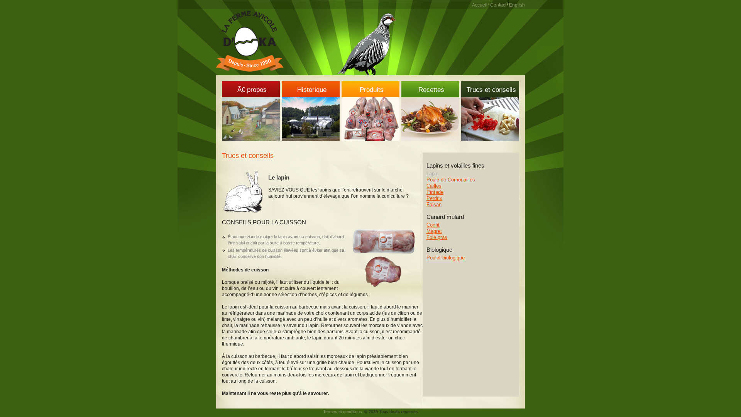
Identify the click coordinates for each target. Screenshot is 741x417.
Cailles (434, 186)
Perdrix (434, 198)
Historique (312, 89)
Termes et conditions (342, 411)
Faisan (434, 204)
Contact (498, 5)
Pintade (434, 192)
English (517, 5)
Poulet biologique (445, 258)
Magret (434, 231)
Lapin (432, 173)
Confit (433, 225)
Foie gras (436, 237)
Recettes (431, 89)
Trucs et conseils (491, 89)
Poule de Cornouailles (450, 180)
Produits (372, 89)
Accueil (479, 5)
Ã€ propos (252, 89)
